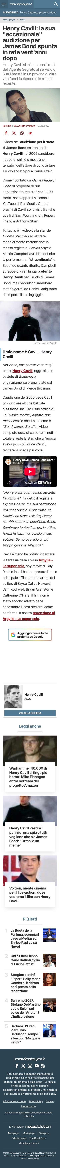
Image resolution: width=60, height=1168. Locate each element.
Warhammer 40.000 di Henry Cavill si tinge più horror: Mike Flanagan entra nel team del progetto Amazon (28, 776)
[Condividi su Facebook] (6, 133)
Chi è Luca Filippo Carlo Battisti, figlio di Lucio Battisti (25, 960)
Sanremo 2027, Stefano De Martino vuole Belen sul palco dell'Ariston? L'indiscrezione (26, 1008)
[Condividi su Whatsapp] (22, 133)
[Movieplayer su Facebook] (16, 1065)
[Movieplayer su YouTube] (36, 1065)
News (22, 19)
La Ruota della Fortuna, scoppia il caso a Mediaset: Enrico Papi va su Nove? (25, 938)
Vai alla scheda (30, 713)
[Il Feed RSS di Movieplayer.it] (43, 1065)
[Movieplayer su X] (23, 1065)
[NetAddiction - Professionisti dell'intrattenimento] (38, 1127)
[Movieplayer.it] (21, 4)
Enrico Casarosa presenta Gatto (38, 12)
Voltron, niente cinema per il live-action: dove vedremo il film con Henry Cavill (29, 894)
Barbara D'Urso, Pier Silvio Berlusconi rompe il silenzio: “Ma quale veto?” (25, 1034)
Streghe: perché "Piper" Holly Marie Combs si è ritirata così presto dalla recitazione (25, 983)
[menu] (4, 4)
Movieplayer (9, 19)
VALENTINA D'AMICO (24, 126)
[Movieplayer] (30, 1059)
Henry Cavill (22, 371)
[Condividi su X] (14, 133)
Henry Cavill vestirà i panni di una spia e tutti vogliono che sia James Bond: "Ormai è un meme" (28, 836)
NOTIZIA (7, 126)
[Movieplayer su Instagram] (30, 1065)
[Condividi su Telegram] (30, 133)
